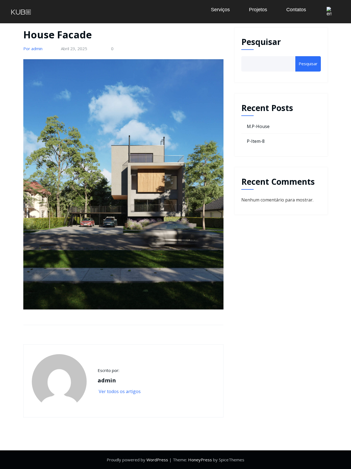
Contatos (296, 9)
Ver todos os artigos (120, 391)
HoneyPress (200, 459)
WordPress (157, 459)
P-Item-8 (256, 141)
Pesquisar (261, 41)
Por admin (33, 48)
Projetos (258, 9)
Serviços (220, 9)
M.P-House (258, 126)
